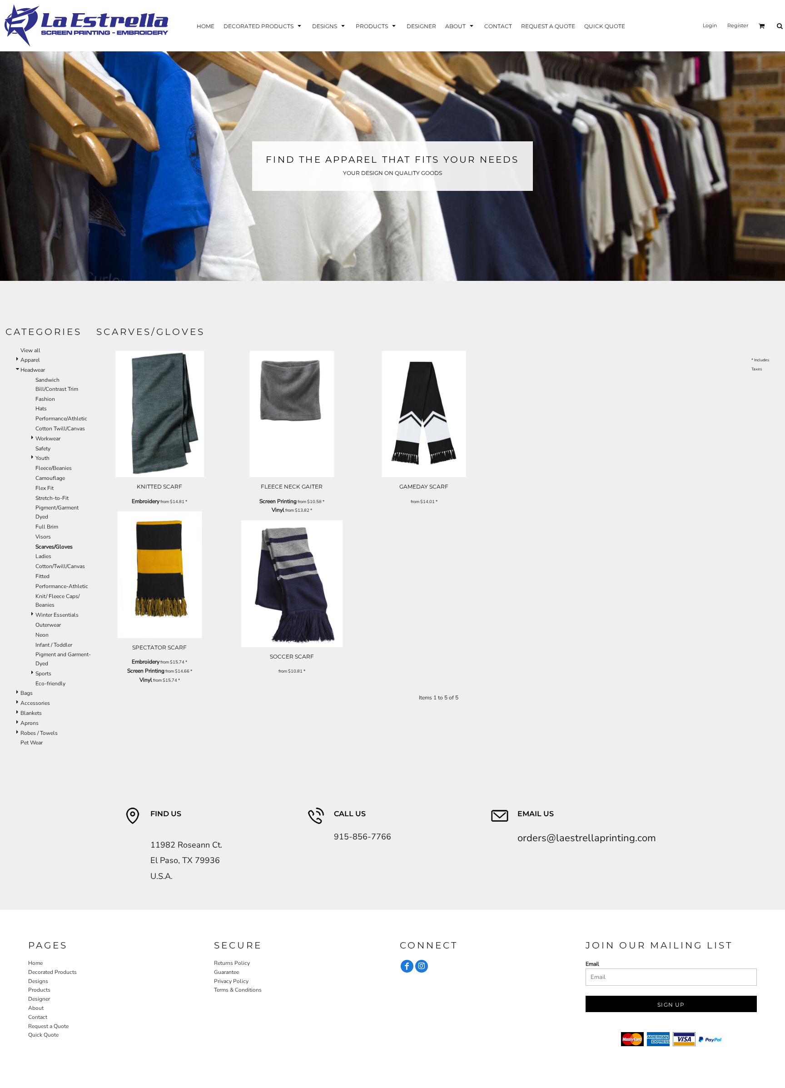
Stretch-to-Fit (52, 498)
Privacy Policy (231, 981)
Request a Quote (48, 1026)
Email (592, 964)
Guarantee (226, 972)
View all (30, 350)
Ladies (43, 556)
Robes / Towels (39, 733)
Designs (38, 981)
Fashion (45, 399)
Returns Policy (232, 963)
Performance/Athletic (61, 418)
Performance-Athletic (61, 586)
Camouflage (50, 478)
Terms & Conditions (238, 989)
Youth (42, 458)
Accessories (35, 703)
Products (39, 989)
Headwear (32, 370)
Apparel (30, 360)
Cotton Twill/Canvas (60, 428)
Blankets (31, 713)
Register (737, 25)
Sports (43, 673)
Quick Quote (43, 1034)
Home (35, 963)
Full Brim (46, 526)
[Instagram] (421, 966)
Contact (37, 1017)
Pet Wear (31, 742)
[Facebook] (407, 966)
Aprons (29, 723)
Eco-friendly (50, 683)
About (36, 1008)
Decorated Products (52, 972)
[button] (263, 25)
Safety (42, 448)
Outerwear (48, 625)
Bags (26, 693)
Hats (41, 408)
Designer (39, 999)
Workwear (47, 438)
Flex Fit (44, 488)
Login (710, 25)
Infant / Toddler (53, 645)
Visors (43, 536)
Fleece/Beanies (53, 468)
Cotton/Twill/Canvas (60, 566)
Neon (42, 635)
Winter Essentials (57, 615)
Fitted (42, 576)
